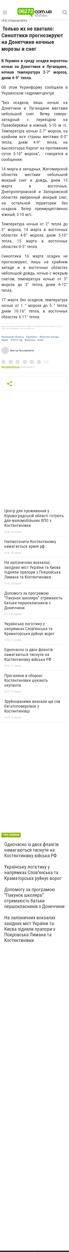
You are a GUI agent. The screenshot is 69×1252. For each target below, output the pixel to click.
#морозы (30, 340)
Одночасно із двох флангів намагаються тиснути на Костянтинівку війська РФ (28, 654)
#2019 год (16, 340)
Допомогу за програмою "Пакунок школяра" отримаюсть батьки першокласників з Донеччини (33, 600)
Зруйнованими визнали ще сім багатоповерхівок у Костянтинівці (32, 706)
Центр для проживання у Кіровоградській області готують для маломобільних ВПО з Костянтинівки (34, 518)
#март (4, 340)
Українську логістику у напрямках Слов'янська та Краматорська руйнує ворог (29, 628)
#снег (40, 340)
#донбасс (31, 337)
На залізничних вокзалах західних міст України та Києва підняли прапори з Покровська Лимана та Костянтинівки (32, 570)
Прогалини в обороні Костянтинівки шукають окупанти (26, 680)
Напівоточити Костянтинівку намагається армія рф (30, 544)
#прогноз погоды (49, 337)
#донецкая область (12, 337)
